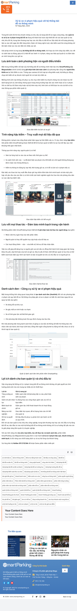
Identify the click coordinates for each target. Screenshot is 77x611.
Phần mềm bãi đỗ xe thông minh (25, 481)
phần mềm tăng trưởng (61, 481)
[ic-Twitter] (8, 582)
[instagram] (40, 597)
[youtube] (44, 597)
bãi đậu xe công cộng (50, 458)
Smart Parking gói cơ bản (28, 495)
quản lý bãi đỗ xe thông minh (41, 490)
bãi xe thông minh (18, 458)
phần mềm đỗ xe (33, 485)
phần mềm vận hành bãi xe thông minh (14, 485)
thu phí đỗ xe (6, 499)
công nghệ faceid (34, 462)
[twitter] (36, 597)
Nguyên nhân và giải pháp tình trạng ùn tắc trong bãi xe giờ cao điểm (60, 554)
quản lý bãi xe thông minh (10, 490)
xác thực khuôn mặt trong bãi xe (59, 499)
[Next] (67, 545)
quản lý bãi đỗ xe (25, 490)
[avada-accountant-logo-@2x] (10, 2)
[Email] (71, 452)
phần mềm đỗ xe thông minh (49, 485)
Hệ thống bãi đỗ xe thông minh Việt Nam (53, 471)
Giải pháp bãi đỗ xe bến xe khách (12, 467)
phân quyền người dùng (65, 476)
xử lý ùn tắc (33, 504)
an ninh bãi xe (6, 458)
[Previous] (9, 545)
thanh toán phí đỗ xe (64, 495)
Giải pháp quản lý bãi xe (31, 471)
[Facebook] (68, 452)
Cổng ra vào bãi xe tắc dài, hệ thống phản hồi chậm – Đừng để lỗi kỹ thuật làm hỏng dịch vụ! (38, 554)
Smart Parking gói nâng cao (47, 495)
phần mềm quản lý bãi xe (44, 481)
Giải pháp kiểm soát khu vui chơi (12, 471)
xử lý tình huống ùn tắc (9, 504)
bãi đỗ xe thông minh (21, 462)
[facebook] (33, 597)
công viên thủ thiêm (48, 462)
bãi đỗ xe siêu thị (7, 462)
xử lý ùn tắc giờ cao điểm (47, 504)
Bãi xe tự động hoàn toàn (34, 458)
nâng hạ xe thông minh (49, 476)
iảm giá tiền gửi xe (7, 476)
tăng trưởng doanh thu (39, 499)
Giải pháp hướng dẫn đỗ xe (53, 467)
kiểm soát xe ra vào (34, 476)
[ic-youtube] (12, 582)
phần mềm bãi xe (7, 481)
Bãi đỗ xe (61, 458)
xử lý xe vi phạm (23, 504)
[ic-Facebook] (4, 582)
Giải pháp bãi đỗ (61, 462)
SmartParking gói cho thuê (10, 495)
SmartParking (56, 490)
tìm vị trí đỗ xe (26, 499)
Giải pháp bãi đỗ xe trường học (33, 467)
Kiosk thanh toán (20, 476)
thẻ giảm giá (16, 499)
